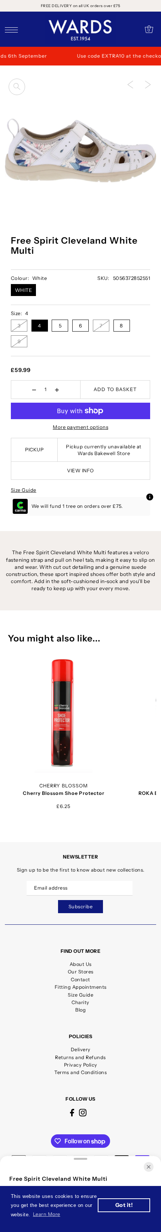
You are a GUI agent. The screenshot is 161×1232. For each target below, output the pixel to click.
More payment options (80, 427)
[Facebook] (72, 1112)
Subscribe (81, 906)
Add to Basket (115, 389)
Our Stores (81, 972)
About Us (81, 964)
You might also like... (54, 638)
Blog (80, 1010)
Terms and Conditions (80, 1072)
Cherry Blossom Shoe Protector (63, 793)
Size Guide (23, 490)
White (23, 290)
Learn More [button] (46, 1214)
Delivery (81, 1049)
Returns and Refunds (80, 1057)
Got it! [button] (124, 1205)
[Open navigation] (13, 30)
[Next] (148, 85)
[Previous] (130, 85)
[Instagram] (82, 1112)
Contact (80, 979)
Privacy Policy (80, 1065)
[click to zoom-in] (17, 87)
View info (80, 470)
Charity (80, 1002)
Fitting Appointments (81, 987)
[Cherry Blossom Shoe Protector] (63, 714)
